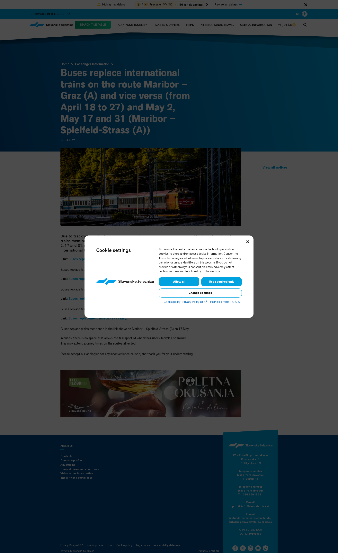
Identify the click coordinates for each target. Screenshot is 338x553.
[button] (248, 241)
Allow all (179, 282)
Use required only (221, 282)
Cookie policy (172, 302)
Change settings (200, 293)
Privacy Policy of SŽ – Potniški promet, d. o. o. (211, 302)
